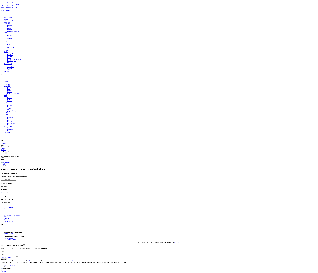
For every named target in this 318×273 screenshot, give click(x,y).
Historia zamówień (9, 207)
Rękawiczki (10, 68)
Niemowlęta (10, 47)
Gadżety (6, 52)
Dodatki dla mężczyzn (13, 31)
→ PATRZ (16, 2)
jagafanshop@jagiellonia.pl (11, 239)
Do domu (9, 56)
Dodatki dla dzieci (12, 49)
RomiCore (177, 242)
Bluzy (8, 26)
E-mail (2, 251)
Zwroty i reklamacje (9, 221)
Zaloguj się (3, 143)
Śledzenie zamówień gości (11, 208)
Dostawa (6, 218)
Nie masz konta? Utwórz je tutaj (9, 265)
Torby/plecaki (10, 53)
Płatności (6, 219)
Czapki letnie (10, 67)
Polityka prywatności (9, 216)
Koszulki (9, 25)
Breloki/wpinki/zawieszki (14, 59)
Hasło (2, 254)
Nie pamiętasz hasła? (6, 257)
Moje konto (7, 205)
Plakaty (9, 62)
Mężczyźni (7, 23)
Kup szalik (3, 271)
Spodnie (9, 29)
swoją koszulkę (7, 2)
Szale (8, 65)
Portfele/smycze (11, 61)
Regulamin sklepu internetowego (12, 215)
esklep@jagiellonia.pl (9, 233)
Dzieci (5, 41)
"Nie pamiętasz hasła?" (77, 260)
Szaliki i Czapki (8, 64)
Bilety (5, 13)
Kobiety (6, 34)
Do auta (9, 58)
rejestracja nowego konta (33, 260)
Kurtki (9, 28)
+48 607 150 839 (8, 238)
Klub (5, 15)
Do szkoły (10, 55)
